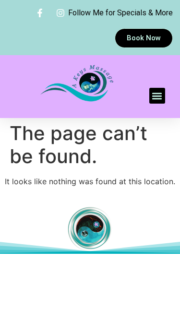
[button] (157, 96)
